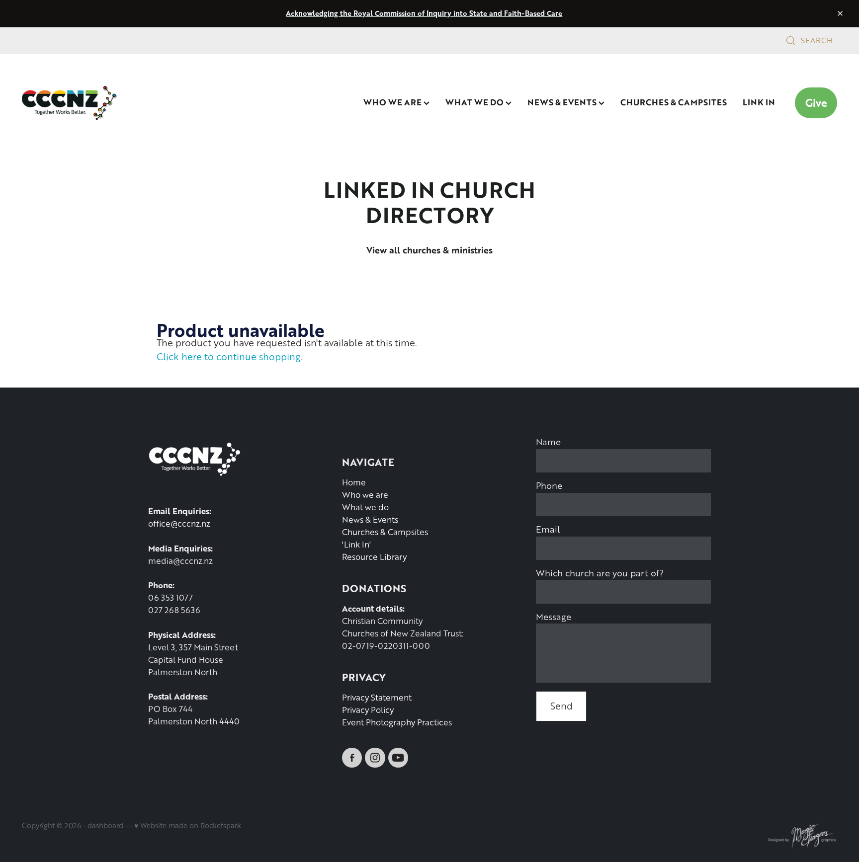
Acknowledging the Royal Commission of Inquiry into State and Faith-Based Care (424, 13)
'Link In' (356, 544)
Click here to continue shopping (228, 356)
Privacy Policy (368, 709)
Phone (549, 485)
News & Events (370, 519)
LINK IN (759, 102)
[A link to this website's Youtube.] (398, 758)
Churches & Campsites (385, 532)
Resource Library (374, 556)
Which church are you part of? (600, 572)
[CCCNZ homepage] (103, 102)
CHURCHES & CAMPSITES (673, 102)
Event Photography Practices (397, 722)
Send (561, 705)
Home (354, 482)
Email (548, 529)
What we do (365, 507)
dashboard (105, 825)
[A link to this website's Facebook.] (352, 758)
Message (553, 616)
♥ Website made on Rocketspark (187, 825)
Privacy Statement (377, 697)
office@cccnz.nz (179, 523)
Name (548, 441)
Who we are (365, 494)
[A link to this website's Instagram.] (375, 758)
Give (816, 102)
